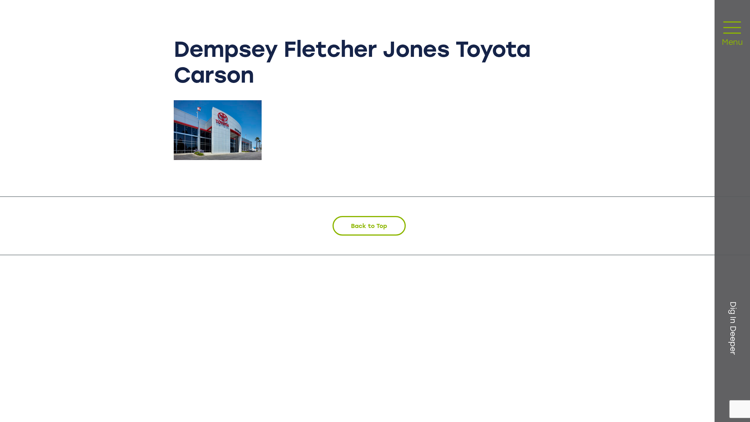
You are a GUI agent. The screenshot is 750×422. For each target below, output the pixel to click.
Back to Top (369, 225)
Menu (732, 43)
